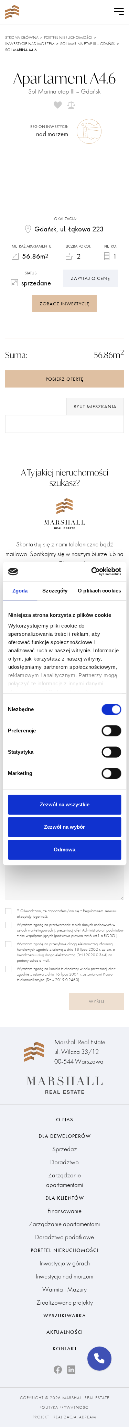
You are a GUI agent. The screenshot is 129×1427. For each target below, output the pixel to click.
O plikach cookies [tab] (99, 590)
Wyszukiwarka (64, 1315)
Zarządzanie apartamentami (64, 1180)
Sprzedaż (64, 1149)
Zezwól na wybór (64, 827)
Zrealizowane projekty (64, 1302)
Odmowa (64, 849)
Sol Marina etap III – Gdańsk (87, 43)
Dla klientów (64, 1198)
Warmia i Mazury (64, 1289)
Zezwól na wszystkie (64, 804)
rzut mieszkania (95, 406)
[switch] (111, 730)
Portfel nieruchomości (68, 37)
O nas (64, 1119)
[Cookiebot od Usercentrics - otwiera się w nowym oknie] (92, 571)
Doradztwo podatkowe (64, 1237)
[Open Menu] (119, 12)
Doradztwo (64, 1162)
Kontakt (65, 1348)
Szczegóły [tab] (54, 590)
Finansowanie (64, 1211)
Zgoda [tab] (20, 590)
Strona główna (22, 37)
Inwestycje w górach (65, 1263)
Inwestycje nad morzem (30, 43)
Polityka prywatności (65, 1407)
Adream (87, 1417)
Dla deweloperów (65, 1136)
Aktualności (64, 1332)
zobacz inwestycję (64, 304)
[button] (99, 1359)
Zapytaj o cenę (90, 278)
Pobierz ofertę (65, 379)
